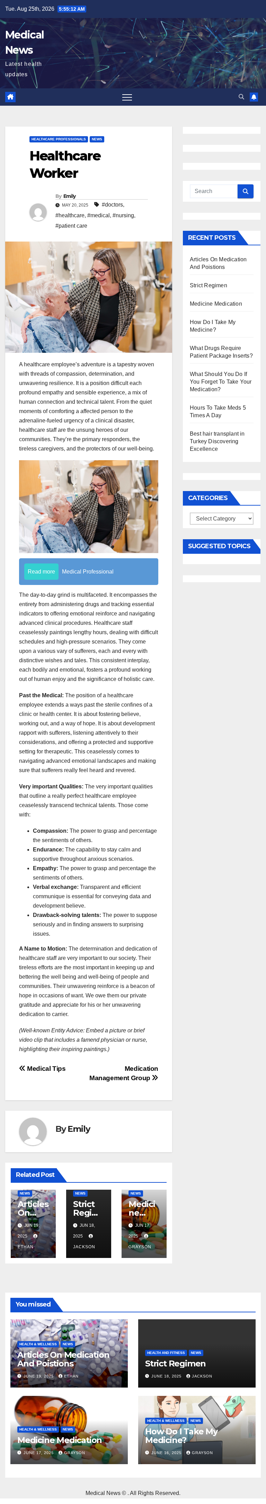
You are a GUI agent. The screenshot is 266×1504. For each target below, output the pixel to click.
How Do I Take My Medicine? (181, 1435)
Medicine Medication (216, 304)
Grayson (74, 1453)
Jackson (202, 1376)
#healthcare (70, 215)
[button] (241, 97)
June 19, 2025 (39, 1376)
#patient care (71, 226)
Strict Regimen (86, 1212)
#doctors (112, 205)
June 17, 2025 (39, 1453)
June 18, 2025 (167, 1376)
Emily (69, 196)
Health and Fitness (166, 1353)
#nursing (123, 215)
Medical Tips (46, 1068)
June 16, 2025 (167, 1453)
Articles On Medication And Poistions (63, 1359)
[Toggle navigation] (127, 97)
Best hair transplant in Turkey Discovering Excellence (217, 441)
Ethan (71, 1376)
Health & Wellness (38, 1344)
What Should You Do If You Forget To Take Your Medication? (221, 381)
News (97, 139)
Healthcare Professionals (59, 139)
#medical (98, 215)
